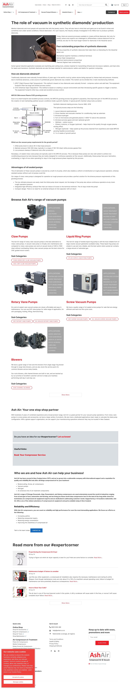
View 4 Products (93, 217)
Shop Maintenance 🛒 (20, 636)
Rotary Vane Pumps (24, 302)
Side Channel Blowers (21, 387)
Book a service (122, 11)
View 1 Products (38, 340)
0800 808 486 (56, 627)
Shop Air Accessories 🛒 (20, 629)
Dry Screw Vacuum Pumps (78, 319)
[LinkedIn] (69, 5)
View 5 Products (93, 282)
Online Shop (18, 627)
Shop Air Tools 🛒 (18, 634)
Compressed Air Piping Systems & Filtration (26, 648)
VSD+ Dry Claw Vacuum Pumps (24, 263)
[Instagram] (73, 5)
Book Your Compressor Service (30, 455)
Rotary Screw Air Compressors (22, 646)
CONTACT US (34, 529)
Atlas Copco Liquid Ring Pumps (80, 258)
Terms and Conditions (56, 639)
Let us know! (64, 436)
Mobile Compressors (19, 644)
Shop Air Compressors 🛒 (21, 632)
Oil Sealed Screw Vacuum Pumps (104, 319)
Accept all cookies (18, 677)
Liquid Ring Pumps (78, 236)
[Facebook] (66, 5)
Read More (97, 557)
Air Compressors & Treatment (25, 640)
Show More (65, 395)
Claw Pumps (19, 236)
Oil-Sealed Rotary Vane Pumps (46, 321)
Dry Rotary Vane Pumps (22, 321)
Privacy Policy (53, 643)
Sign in (123, 4)
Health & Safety (54, 641)
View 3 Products (38, 217)
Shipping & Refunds (55, 646)
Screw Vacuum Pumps (81, 302)
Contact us (109, 11)
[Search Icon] (106, 5)
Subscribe (102, 643)
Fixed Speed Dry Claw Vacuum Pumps (27, 260)
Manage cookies (18, 682)
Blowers (16, 359)
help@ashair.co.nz (59, 630)
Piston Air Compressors (20, 642)
